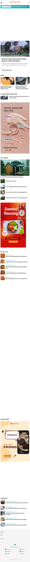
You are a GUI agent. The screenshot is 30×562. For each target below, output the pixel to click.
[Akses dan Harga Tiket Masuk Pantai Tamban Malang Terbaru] (7, 81)
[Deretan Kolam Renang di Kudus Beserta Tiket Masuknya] (15, 49)
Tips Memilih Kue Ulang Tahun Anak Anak (16, 508)
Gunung (2, 531)
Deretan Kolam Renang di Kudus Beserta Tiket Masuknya (14, 60)
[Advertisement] (15, 24)
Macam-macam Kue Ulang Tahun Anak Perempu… (15, 514)
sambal (7, 255)
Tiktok (8, 553)
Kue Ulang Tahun (9, 501)
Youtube (22, 551)
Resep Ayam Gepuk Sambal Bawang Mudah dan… (16, 267)
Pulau (2, 535)
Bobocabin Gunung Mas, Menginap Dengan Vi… (12, 177)
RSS (23, 553)
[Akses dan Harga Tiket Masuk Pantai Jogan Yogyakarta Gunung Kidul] (23, 81)
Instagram (9, 551)
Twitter (22, 549)
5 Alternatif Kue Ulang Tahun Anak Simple (16, 519)
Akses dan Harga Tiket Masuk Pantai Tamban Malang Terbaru (6, 87)
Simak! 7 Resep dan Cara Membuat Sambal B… (17, 262)
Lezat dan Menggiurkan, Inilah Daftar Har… (16, 273)
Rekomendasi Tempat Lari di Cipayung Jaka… (17, 197)
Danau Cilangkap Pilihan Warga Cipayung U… (17, 186)
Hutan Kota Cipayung (11, 181)
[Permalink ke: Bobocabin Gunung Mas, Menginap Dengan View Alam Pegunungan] (15, 168)
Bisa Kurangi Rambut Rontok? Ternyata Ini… (17, 278)
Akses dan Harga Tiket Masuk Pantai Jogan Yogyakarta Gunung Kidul (22, 87)
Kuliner (7, 260)
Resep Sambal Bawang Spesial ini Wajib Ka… (17, 256)
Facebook (9, 549)
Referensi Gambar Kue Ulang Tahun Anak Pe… (17, 502)
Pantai (2, 533)
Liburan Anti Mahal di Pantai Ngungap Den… (17, 192)
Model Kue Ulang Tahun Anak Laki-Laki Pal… (17, 525)
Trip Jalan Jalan (15, 2)
